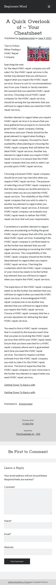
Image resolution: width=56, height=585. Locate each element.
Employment (26, 403)
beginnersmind (27, 38)
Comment (9, 486)
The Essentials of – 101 (28, 433)
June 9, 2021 (44, 38)
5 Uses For (28, 423)
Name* (8, 520)
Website (8, 547)
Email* (7, 533)
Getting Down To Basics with (19, 384)
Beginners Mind (15, 6)
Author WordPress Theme (19, 582)
